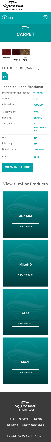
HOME (11, 419)
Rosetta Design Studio (33, 425)
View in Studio (17, 167)
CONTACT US (12, 425)
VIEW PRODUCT (25, 226)
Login (11, 18)
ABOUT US (23, 419)
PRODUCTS (37, 419)
